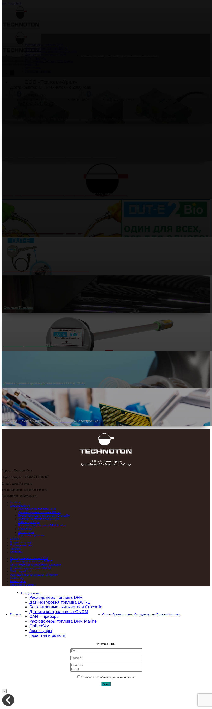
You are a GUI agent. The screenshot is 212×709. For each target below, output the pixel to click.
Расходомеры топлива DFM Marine (42, 525)
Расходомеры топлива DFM (37, 509)
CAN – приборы (29, 522)
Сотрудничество (21, 545)
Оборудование (20, 505)
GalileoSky (25, 528)
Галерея (15, 548)
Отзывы (15, 538)
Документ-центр (21, 542)
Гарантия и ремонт (31, 535)
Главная (15, 502)
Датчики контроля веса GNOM (38, 518)
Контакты (16, 552)
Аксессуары (26, 532)
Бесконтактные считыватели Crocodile (44, 515)
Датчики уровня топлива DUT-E (39, 512)
